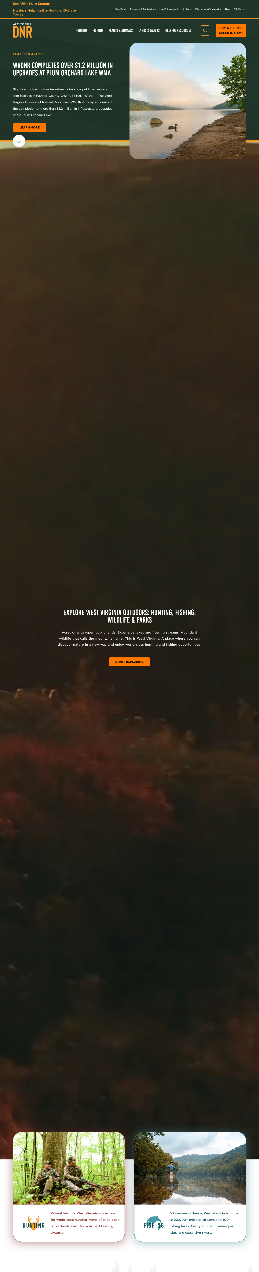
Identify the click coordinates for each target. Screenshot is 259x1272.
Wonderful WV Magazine (208, 9)
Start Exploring (129, 661)
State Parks (120, 9)
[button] (205, 30)
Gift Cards (239, 9)
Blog (227, 9)
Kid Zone (186, 9)
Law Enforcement (168, 9)
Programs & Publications (143, 9)
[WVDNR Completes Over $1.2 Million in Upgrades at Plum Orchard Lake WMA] (188, 101)
